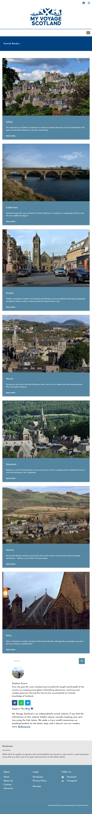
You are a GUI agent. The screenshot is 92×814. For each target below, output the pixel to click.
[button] (14, 702)
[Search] (82, 661)
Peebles (10, 293)
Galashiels (11, 464)
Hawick (9, 379)
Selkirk (9, 122)
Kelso (8, 636)
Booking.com (24, 727)
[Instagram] (89, 3)
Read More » (11, 136)
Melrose (10, 550)
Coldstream (12, 208)
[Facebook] (83, 3)
